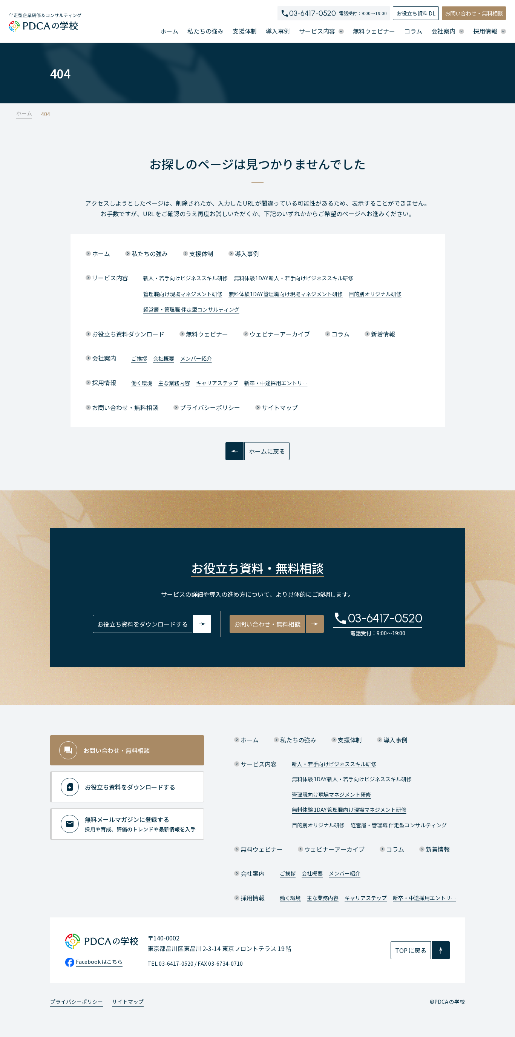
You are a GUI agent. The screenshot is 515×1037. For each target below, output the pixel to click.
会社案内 (104, 358)
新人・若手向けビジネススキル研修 (185, 278)
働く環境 (141, 383)
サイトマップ (280, 407)
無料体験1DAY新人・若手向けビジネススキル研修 (294, 278)
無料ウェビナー (374, 30)
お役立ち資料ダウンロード (128, 333)
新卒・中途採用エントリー (276, 383)
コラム (413, 30)
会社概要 (163, 358)
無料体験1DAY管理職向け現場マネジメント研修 (285, 294)
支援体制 (245, 30)
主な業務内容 (174, 383)
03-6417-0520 (312, 13)
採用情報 (104, 382)
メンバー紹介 (196, 358)
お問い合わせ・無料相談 (474, 13)
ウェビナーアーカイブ (280, 333)
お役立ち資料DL (415, 13)
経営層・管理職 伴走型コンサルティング (191, 309)
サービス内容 (110, 277)
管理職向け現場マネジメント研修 (182, 294)
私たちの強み (205, 30)
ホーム (169, 30)
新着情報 (383, 333)
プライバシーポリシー (210, 407)
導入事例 (278, 30)
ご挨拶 (139, 358)
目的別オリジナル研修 (375, 294)
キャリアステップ (217, 383)
